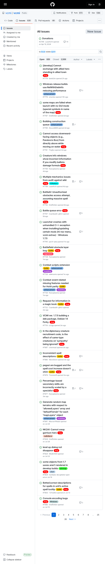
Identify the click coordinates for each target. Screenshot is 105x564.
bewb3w (52, 78)
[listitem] (70, 72)
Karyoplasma (54, 169)
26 (65, 519)
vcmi (8, 13)
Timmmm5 (53, 375)
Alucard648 (53, 128)
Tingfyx (52, 150)
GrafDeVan (53, 116)
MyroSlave (53, 360)
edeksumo (53, 274)
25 (98, 515)
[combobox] (68, 52)
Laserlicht (49, 42)
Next (71, 519)
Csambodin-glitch (56, 214)
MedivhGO (53, 454)
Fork (78, 13)
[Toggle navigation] (5, 4)
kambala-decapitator (57, 475)
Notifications (61, 13)
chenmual (52, 347)
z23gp (51, 325)
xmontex (52, 97)
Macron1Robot (54, 421)
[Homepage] (52, 4)
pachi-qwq (53, 242)
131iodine (53, 493)
